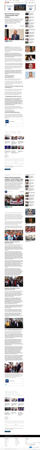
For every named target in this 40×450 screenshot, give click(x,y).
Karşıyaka (17, 392)
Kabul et (30, 447)
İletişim (26, 440)
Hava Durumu (17, 440)
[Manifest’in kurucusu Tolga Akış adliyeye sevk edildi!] (26, 18)
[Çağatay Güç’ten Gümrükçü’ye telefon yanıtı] (21, 148)
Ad (5, 162)
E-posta (16, 162)
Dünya (5, 446)
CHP (9, 131)
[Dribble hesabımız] (33, 0)
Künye (26, 441)
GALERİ (6, 0)
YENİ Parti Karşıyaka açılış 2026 (20, 395)
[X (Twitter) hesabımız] (28, 0)
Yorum (6, 157)
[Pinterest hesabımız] (32, 0)
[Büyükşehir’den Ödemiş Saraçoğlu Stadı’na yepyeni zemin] (26, 43)
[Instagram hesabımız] (29, 0)
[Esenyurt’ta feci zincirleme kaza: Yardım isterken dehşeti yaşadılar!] (26, 24)
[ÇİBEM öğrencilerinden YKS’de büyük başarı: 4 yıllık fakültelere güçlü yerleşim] (26, 36)
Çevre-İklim (32, 2)
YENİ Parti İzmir (14, 395)
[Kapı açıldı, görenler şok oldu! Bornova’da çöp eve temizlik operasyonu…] (26, 33)
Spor (24, 2)
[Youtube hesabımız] (30, 0)
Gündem (17, 2)
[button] (38, 442)
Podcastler (14, 2)
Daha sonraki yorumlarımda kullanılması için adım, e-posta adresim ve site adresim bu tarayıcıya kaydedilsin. (14, 166)
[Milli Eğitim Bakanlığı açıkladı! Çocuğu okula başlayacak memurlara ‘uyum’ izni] (26, 27)
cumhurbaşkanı (19, 131)
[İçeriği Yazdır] (11, 41)
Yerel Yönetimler (29, 2)
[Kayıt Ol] (33, 2)
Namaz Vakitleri (17, 441)
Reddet (33, 447)
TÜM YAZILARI (22, 191)
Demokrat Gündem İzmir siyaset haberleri (9, 392)
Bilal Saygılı (6, 131)
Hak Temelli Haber (26, 2)
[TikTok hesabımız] (31, 0)
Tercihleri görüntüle (37, 447)
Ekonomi (19, 2)
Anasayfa (11, 2)
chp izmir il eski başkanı (13, 131)
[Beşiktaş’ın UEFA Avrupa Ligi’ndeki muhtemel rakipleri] (26, 21)
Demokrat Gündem (10, 191)
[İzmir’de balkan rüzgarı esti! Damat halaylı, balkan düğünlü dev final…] (26, 40)
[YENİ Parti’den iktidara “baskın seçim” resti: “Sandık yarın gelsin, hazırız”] (8, 138)
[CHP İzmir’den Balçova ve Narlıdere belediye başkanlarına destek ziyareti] (21, 138)
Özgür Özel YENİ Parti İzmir (8, 395)
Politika (22, 2)
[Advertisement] (14, 44)
